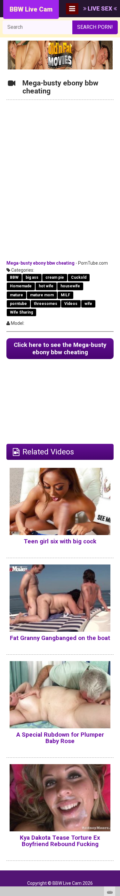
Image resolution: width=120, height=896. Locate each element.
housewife (70, 286)
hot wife (46, 286)
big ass (32, 277)
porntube (18, 303)
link (114, 796)
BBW (14, 277)
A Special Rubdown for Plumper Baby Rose (60, 738)
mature (16, 295)
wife (88, 303)
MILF (65, 295)
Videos (70, 303)
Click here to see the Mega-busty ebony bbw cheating (60, 348)
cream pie (54, 277)
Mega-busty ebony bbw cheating (40, 263)
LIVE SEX (100, 8)
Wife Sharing (21, 312)
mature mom (42, 295)
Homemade (21, 286)
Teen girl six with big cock (60, 541)
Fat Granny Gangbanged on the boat (60, 638)
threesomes (45, 303)
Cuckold (78, 277)
